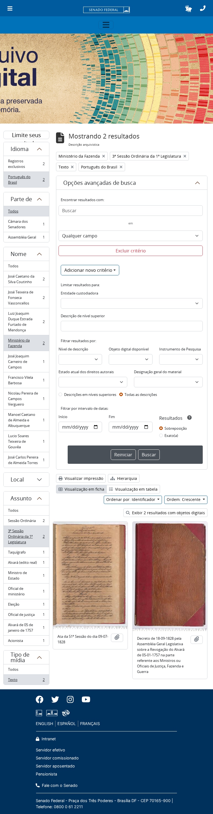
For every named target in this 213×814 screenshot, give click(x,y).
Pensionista (46, 774)
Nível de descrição (73, 349)
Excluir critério (131, 251)
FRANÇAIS (90, 723)
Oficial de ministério (26, 591)
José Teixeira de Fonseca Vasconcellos (26, 298)
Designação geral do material (157, 371)
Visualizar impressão (83, 478)
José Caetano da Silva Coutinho (26, 279)
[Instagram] (70, 699)
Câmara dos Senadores (26, 224)
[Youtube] (84, 699)
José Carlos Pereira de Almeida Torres (26, 460)
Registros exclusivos (26, 163)
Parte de (21, 199)
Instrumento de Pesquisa (180, 349)
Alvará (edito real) (26, 564)
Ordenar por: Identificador (131, 499)
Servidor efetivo (50, 750)
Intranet (48, 738)
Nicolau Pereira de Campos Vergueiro (26, 399)
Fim (112, 416)
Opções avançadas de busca (99, 182)
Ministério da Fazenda (26, 343)
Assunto (21, 498)
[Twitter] (55, 699)
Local (17, 479)
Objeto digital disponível (129, 349)
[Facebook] (41, 699)
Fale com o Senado (59, 785)
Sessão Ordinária (26, 522)
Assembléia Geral (26, 238)
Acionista (26, 642)
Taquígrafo (26, 553)
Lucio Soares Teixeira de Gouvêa (26, 441)
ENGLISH (44, 723)
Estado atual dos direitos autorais (86, 371)
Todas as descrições (141, 394)
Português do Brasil (26, 179)
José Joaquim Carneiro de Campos (26, 362)
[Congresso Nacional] (52, 713)
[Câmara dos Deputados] (40, 713)
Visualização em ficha (84, 489)
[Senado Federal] (106, 10)
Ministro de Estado (26, 575)
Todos (13, 211)
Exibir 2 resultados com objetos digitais (168, 512)
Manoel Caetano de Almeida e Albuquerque (26, 420)
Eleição (26, 606)
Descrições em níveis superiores (90, 394)
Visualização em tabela (136, 489)
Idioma (20, 149)
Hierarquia (126, 478)
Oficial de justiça (26, 616)
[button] (188, 8)
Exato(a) (171, 435)
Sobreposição (175, 428)
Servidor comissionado (57, 758)
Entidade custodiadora (79, 293)
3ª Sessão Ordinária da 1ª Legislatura (26, 536)
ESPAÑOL (66, 723)
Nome (18, 254)
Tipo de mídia (20, 657)
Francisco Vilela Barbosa (26, 380)
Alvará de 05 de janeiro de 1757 (26, 627)
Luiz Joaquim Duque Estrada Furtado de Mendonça (26, 321)
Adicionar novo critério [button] (88, 270)
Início (63, 416)
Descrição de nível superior (83, 315)
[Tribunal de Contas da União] (65, 713)
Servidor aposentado (55, 766)
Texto (26, 681)
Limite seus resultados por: (26, 135)
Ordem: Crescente (184, 499)
